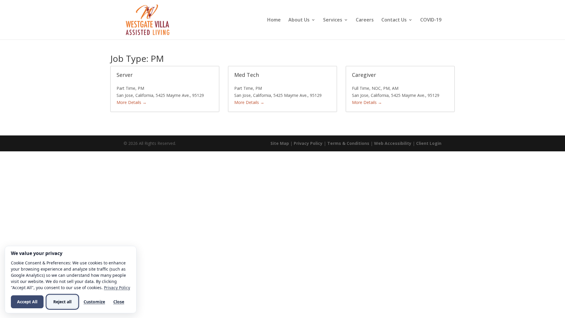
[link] (147, 19)
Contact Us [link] (394, 20)
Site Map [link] (279, 143)
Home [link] (274, 20)
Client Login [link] (428, 143)
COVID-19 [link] (430, 20)
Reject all (62, 301)
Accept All (27, 301)
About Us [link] (299, 20)
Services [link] (332, 20)
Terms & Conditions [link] (348, 143)
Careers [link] (365, 20)
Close (118, 301)
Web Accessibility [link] (392, 143)
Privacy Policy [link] (308, 143)
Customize (94, 301)
